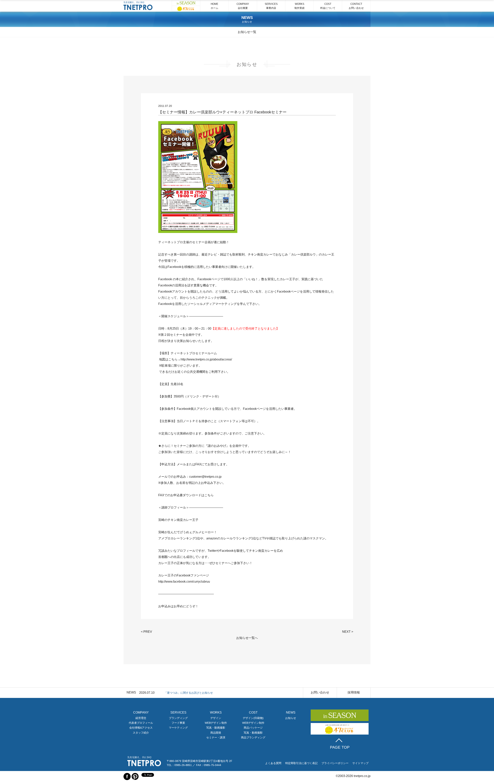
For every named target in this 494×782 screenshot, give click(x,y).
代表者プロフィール (141, 722)
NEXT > (347, 631)
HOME (214, 6)
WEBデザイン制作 (216, 722)
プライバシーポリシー (335, 763)
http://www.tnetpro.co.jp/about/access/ (206, 359)
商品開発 (215, 732)
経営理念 (140, 718)
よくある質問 (273, 763)
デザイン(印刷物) (253, 718)
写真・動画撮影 (215, 727)
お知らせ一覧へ (247, 637)
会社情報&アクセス (141, 727)
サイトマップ (360, 763)
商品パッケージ (253, 727)
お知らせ (290, 718)
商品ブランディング (253, 737)
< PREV (146, 631)
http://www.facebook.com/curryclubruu (184, 581)
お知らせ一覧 (247, 32)
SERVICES (271, 6)
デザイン (215, 718)
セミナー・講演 (215, 737)
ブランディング (178, 718)
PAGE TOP (339, 747)
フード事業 (178, 722)
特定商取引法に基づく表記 (301, 763)
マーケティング (178, 727)
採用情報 (354, 692)
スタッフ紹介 (141, 732)
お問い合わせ (320, 692)
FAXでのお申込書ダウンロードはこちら (186, 495)
